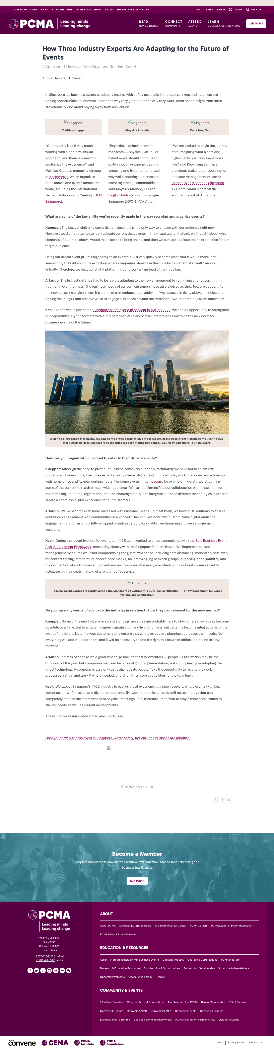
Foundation (88, 9)
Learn (224, 23)
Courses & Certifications (202, 959)
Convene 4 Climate (111, 1011)
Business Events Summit (115, 1019)
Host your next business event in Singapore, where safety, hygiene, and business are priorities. (118, 738)
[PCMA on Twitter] (36, 970)
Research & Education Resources (120, 968)
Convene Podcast (173, 959)
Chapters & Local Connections (145, 1002)
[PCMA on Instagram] (49, 970)
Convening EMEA (161, 1011)
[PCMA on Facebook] (30, 970)
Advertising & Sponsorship (135, 925)
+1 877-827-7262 (43, 956)
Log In (237, 9)
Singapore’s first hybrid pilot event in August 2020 (131, 310)
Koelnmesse (58, 177)
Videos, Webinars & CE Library (146, 977)
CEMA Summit (237, 1002)
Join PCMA (256, 23)
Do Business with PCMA (133, 9)
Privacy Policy (236, 1042)
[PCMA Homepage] (60, 23)
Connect (173, 23)
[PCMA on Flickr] (62, 970)
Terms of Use (256, 1042)
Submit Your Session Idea (199, 968)
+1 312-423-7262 (45, 960)
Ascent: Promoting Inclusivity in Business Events (129, 959)
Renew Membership (213, 1002)
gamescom (153, 481)
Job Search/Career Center (170, 925)
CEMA (45, 9)
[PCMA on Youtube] (56, 970)
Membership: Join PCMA (183, 1002)
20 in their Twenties (111, 1002)
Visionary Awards (229, 1019)
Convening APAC (137, 1011)
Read (148, 23)
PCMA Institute (62, 9)
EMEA (209, 9)
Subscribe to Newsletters (233, 968)
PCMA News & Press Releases (118, 934)
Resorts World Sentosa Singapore (198, 183)
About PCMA (108, 925)
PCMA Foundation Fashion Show (195, 1019)
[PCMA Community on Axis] (68, 970)
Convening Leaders (211, 1011)
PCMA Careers (199, 925)
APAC (199, 9)
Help (220, 1042)
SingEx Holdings (120, 195)
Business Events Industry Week (153, 1019)
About (109, 9)
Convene (24, 9)
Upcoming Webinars (112, 977)
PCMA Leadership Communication (232, 925)
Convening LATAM (185, 1011)
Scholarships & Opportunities (162, 968)
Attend (195, 23)
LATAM (221, 9)
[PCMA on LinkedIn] (43, 970)
